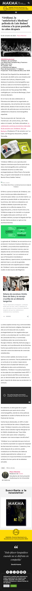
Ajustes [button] (6, 585)
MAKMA (21, 473)
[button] (28, 3)
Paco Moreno (21, 35)
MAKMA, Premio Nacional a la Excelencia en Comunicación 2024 (17, 8)
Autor (3, 468)
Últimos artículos (10, 468)
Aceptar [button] (13, 585)
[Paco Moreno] (5, 475)
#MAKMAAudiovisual (7, 59)
